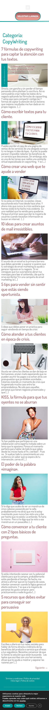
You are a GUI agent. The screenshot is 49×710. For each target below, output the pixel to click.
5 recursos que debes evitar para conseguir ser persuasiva (23, 602)
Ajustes (31, 706)
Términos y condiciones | (15, 678)
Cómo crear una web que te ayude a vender (23, 169)
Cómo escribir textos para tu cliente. (23, 114)
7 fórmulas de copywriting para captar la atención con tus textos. (22, 54)
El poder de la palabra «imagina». (18, 466)
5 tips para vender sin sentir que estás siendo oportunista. (23, 289)
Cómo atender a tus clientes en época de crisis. (23, 336)
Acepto (7, 706)
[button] (28, 7)
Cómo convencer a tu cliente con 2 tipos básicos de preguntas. (24, 531)
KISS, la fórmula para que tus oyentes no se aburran (24, 399)
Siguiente (41, 667)
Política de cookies (27, 680)
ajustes (23, 701)
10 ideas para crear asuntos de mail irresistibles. (22, 226)
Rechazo (19, 706)
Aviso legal (15, 680)
